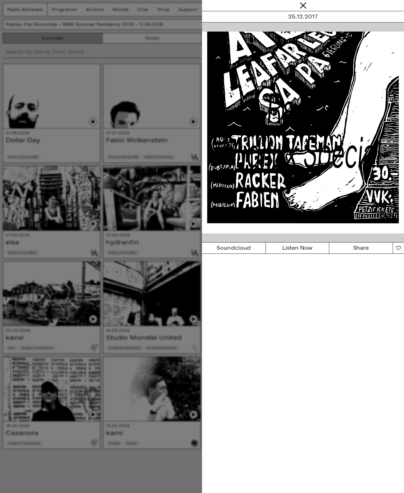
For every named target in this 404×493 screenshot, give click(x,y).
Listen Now (297, 248)
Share (361, 248)
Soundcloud (234, 248)
